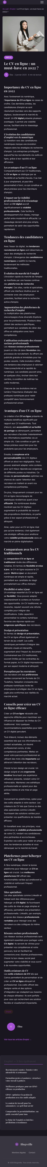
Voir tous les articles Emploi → (17, 1039)
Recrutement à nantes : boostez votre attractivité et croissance (22, 1071)
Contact (32, 1152)
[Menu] (41, 2)
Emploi (12, 9)
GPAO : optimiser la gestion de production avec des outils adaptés (21, 1096)
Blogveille (26, 1144)
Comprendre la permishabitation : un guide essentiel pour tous (22, 1112)
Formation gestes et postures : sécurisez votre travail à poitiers (23, 1079)
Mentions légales (19, 1152)
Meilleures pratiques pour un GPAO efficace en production (21, 1087)
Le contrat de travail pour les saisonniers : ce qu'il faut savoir (19, 1104)
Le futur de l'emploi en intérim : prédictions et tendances (20, 1121)
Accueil (5, 9)
